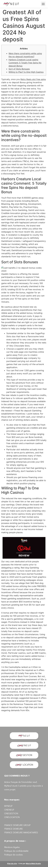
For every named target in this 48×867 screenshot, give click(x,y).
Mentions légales (12, 847)
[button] (43, 3)
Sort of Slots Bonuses (19, 69)
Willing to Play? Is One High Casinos (26, 72)
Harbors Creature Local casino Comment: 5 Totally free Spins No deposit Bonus (25, 62)
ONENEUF (9, 810)
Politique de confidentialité (16, 851)
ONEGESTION (11, 814)
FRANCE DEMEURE (13, 829)
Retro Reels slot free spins (33, 79)
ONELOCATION (12, 817)
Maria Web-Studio (33, 863)
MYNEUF (8, 806)
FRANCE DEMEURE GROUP (17, 825)
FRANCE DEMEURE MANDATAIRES (21, 833)
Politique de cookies (13, 855)
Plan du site (12, 863)
